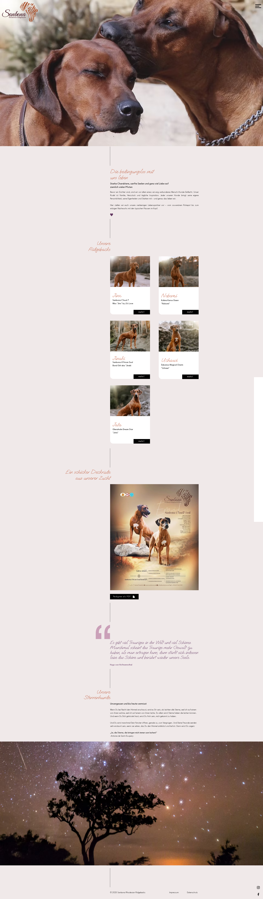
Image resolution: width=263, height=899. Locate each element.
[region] (130, 286)
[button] (163, 766)
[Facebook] (258, 894)
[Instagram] (258, 887)
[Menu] (258, 6)
